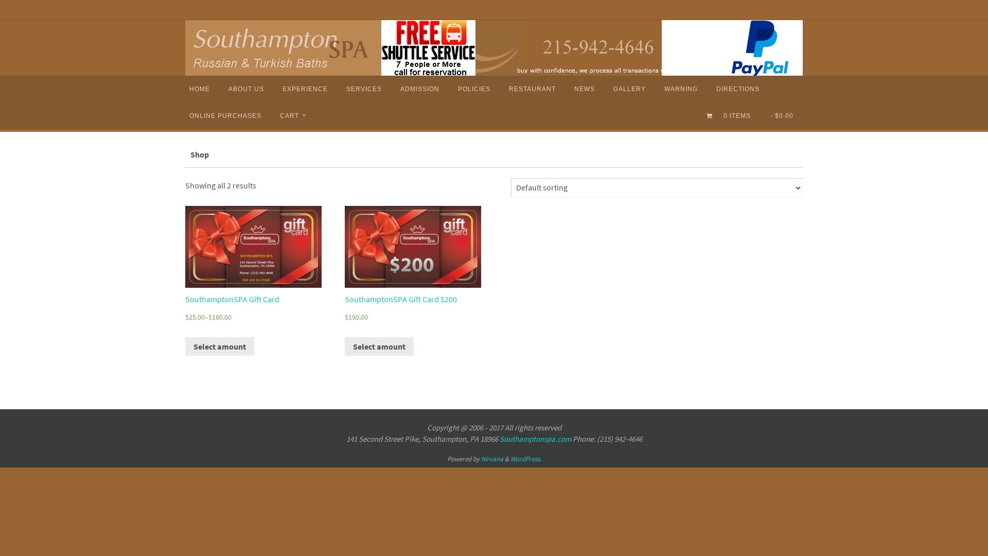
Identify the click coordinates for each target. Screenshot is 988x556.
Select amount (219, 346)
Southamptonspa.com (535, 439)
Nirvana (492, 459)
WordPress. (525, 459)
